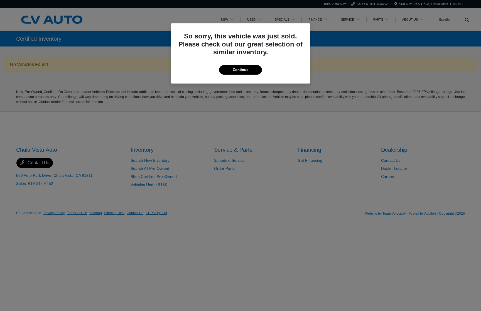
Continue (240, 70)
